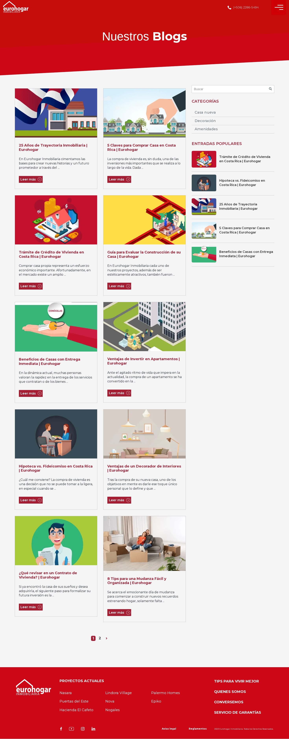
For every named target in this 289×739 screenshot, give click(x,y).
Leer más (28, 179)
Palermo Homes (165, 693)
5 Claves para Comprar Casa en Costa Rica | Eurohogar (141, 147)
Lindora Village (118, 693)
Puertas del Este (74, 701)
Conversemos (228, 702)
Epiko (156, 701)
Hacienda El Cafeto (76, 710)
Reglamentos (198, 728)
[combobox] (233, 89)
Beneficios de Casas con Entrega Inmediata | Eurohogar (49, 361)
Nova (109, 701)
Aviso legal (169, 728)
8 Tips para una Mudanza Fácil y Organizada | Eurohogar (136, 581)
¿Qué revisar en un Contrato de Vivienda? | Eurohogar (48, 575)
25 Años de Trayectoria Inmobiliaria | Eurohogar (53, 147)
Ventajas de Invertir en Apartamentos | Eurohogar (143, 361)
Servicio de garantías (237, 712)
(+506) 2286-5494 (245, 7)
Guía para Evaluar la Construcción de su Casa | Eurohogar (144, 254)
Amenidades (206, 129)
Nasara (66, 693)
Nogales (112, 710)
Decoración (205, 121)
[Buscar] (270, 89)
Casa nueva (205, 112)
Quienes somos (230, 692)
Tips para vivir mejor (236, 681)
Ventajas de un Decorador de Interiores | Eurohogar (144, 468)
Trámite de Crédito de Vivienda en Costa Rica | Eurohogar (51, 254)
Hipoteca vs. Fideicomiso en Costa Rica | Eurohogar (56, 468)
